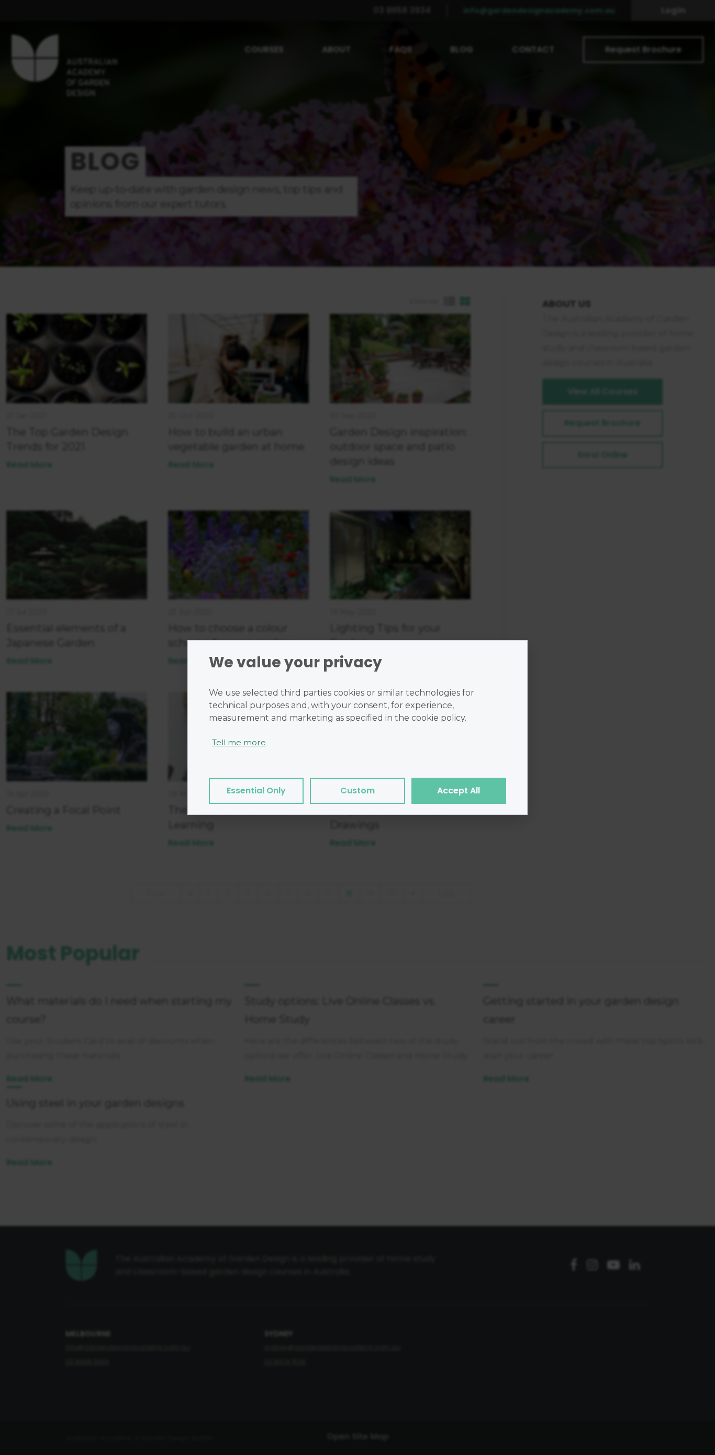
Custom (357, 791)
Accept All (458, 791)
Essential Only (256, 791)
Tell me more (239, 742)
